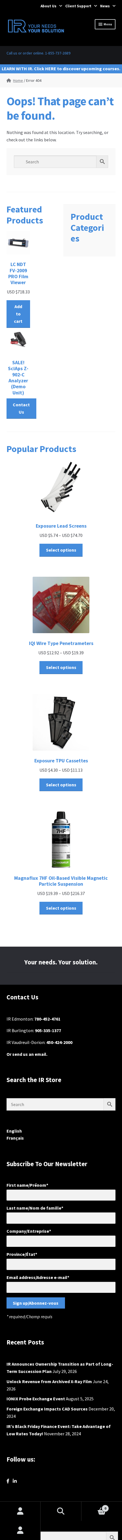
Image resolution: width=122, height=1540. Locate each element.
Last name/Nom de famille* (35, 1208)
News (105, 6)
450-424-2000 (59, 1042)
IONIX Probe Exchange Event (36, 1398)
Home (18, 80)
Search (61, 1511)
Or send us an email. (27, 1054)
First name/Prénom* (27, 1185)
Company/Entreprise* (29, 1231)
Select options (61, 550)
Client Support (78, 6)
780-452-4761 (47, 1019)
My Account (20, 1530)
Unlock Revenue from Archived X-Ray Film (49, 1381)
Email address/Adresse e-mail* (38, 1277)
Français (15, 1138)
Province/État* (22, 1254)
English (14, 1131)
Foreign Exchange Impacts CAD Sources (47, 1409)
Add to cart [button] (18, 314)
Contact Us (21, 408)
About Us (48, 6)
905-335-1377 (48, 1030)
